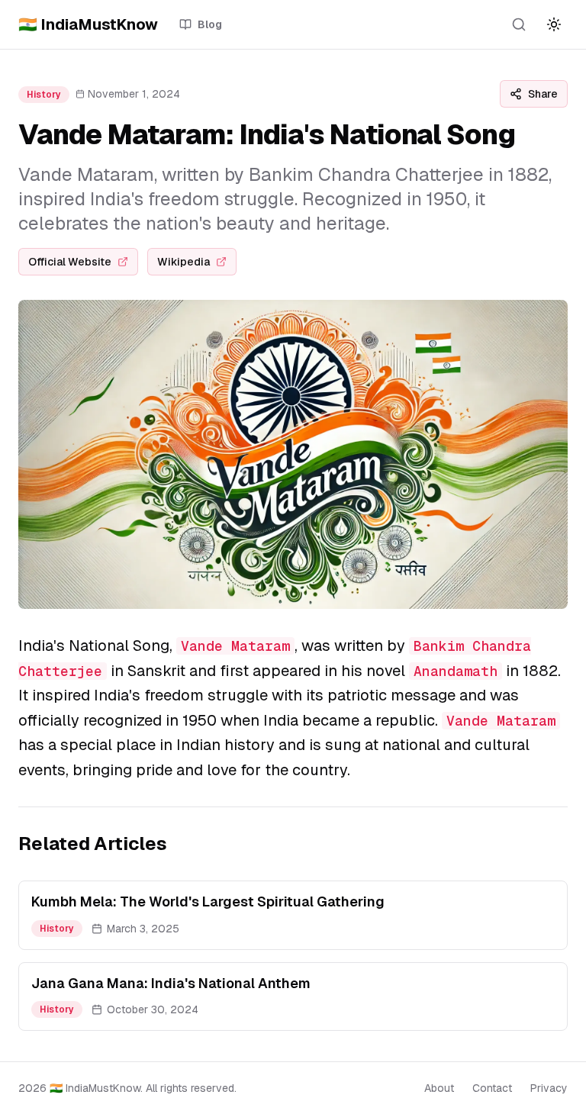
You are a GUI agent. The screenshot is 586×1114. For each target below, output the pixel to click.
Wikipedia (183, 262)
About (439, 1088)
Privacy (549, 1088)
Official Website (69, 262)
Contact (492, 1088)
